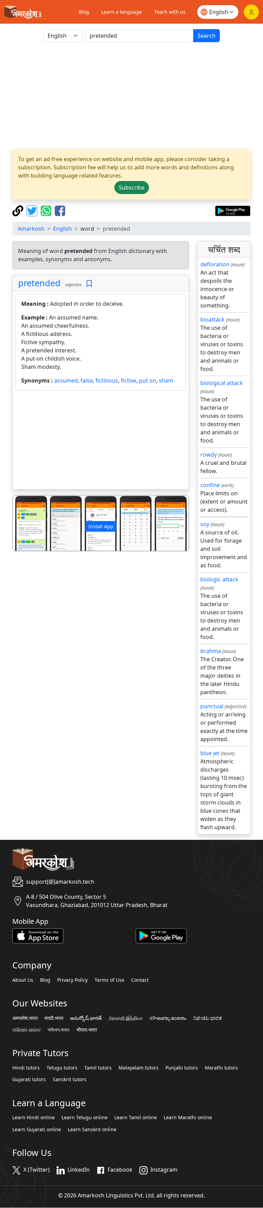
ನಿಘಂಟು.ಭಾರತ (207, 1018)
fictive (128, 380)
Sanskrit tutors (69, 1079)
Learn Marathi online (188, 1117)
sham (166, 380)
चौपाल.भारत (86, 1029)
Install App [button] (100, 526)
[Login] (251, 12)
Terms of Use (109, 980)
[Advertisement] (131, 96)
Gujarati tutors (29, 1079)
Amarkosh (31, 228)
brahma (210, 651)
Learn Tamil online (135, 1117)
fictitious (107, 380)
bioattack (212, 319)
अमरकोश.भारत (25, 1018)
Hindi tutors (26, 1067)
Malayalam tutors (138, 1067)
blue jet (210, 753)
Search (206, 35)
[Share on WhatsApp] (46, 210)
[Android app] (161, 935)
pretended (39, 283)
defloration (214, 264)
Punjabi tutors (181, 1067)
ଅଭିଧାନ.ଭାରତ (26, 1029)
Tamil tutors (98, 1067)
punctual (211, 706)
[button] (26, 523)
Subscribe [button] (132, 187)
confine (210, 485)
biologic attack (219, 579)
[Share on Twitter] (32, 210)
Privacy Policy (72, 980)
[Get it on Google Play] (233, 210)
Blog (84, 12)
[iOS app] (37, 935)
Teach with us (170, 12)
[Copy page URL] (18, 210)
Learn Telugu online (85, 1117)
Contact (140, 980)
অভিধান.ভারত (59, 1029)
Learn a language (121, 12)
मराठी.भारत (54, 1018)
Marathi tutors (221, 1067)
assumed (66, 380)
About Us (22, 980)
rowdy (208, 454)
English (62, 228)
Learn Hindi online (33, 1117)
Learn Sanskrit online (92, 1129)
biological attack (221, 383)
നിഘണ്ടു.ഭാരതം (167, 1018)
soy (204, 524)
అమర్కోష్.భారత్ (86, 1018)
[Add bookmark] (89, 283)
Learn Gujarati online (36, 1129)
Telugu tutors (62, 1067)
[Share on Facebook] (59, 210)
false (86, 380)
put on (147, 380)
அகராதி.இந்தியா (125, 1018)
